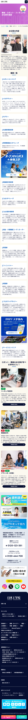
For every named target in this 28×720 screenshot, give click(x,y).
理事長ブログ (4, 640)
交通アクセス (15, 635)
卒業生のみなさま (6, 660)
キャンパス (4, 611)
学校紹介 (3, 623)
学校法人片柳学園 (6, 672)
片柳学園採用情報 (18, 672)
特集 (21, 626)
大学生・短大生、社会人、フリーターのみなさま (13, 652)
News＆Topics (16, 628)
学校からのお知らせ (6, 630)
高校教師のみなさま (7, 658)
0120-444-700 (15, 556)
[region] (14, 44)
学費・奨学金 (13, 626)
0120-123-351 (15, 545)
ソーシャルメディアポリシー (8, 695)
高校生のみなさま (6, 650)
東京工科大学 (5, 683)
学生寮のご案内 (21, 616)
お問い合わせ (13, 637)
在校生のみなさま (19, 658)
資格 (23, 623)
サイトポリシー (5, 693)
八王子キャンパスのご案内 (8, 616)
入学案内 (3, 626)
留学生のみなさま (18, 650)
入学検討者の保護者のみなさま (9, 654)
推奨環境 (21, 695)
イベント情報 (4, 635)
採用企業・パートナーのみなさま (10, 662)
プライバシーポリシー (18, 693)
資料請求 (3, 637)
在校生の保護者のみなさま (8, 656)
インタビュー (4, 628)
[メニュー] (26, 1)
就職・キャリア (14, 623)
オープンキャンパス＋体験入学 (9, 633)
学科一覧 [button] (3, 604)
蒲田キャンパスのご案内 (7, 614)
